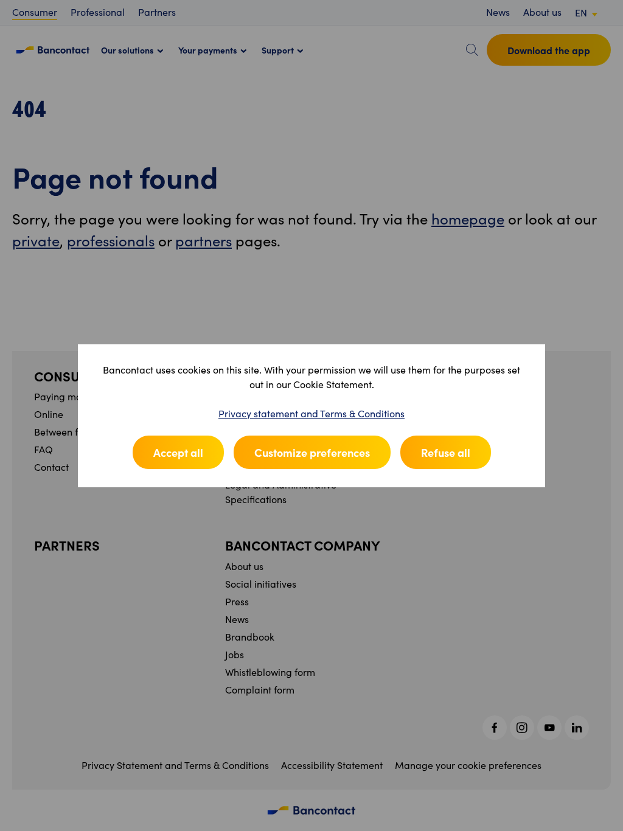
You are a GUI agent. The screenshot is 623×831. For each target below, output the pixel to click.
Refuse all (445, 452)
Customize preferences (312, 452)
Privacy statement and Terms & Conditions (311, 413)
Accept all (178, 452)
